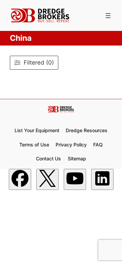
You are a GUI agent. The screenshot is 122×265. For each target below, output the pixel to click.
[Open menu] (108, 16)
